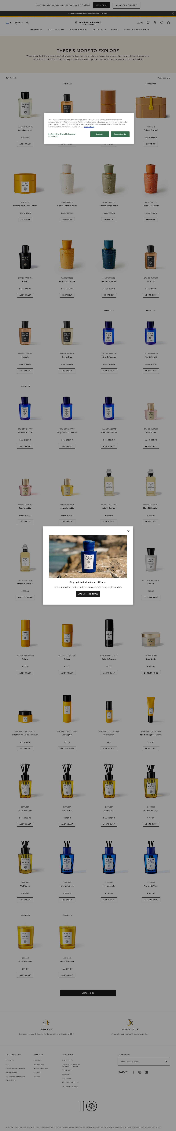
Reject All (100, 134)
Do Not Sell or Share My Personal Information (61, 135)
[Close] (128, 531)
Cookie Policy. (89, 127)
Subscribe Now (88, 593)
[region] (89, 128)
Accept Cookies (120, 134)
